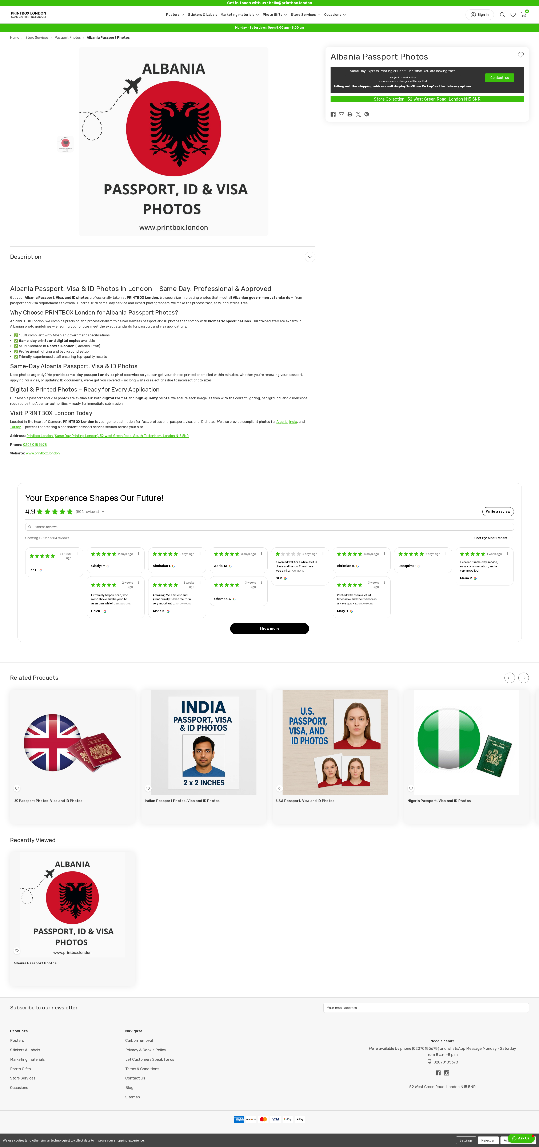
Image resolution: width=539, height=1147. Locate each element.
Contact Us (135, 1078)
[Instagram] (446, 1072)
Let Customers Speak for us (149, 1059)
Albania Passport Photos (35, 963)
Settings (466, 1140)
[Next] (523, 678)
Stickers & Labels (25, 1050)
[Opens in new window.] (40, 570)
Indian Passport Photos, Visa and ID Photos (182, 801)
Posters (17, 1040)
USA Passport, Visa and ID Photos (305, 801)
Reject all (488, 1140)
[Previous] (509, 678)
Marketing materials (27, 1059)
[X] (360, 114)
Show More (296, 571)
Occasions (19, 1087)
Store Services (22, 1078)
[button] (102, 511)
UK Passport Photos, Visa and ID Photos (48, 801)
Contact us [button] (499, 78)
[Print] (351, 114)
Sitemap (132, 1097)
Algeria (282, 422)
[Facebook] (335, 114)
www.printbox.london (43, 453)
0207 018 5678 (35, 445)
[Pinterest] (368, 114)
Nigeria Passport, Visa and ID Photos (439, 801)
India (293, 422)
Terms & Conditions (142, 1069)
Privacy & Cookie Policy (145, 1050)
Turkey (15, 427)
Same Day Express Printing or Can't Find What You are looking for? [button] (403, 71)
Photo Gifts (20, 1069)
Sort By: (480, 538)
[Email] (343, 114)
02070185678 (425, 1048)
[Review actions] (77, 553)
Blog (129, 1087)
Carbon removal (139, 1040)
